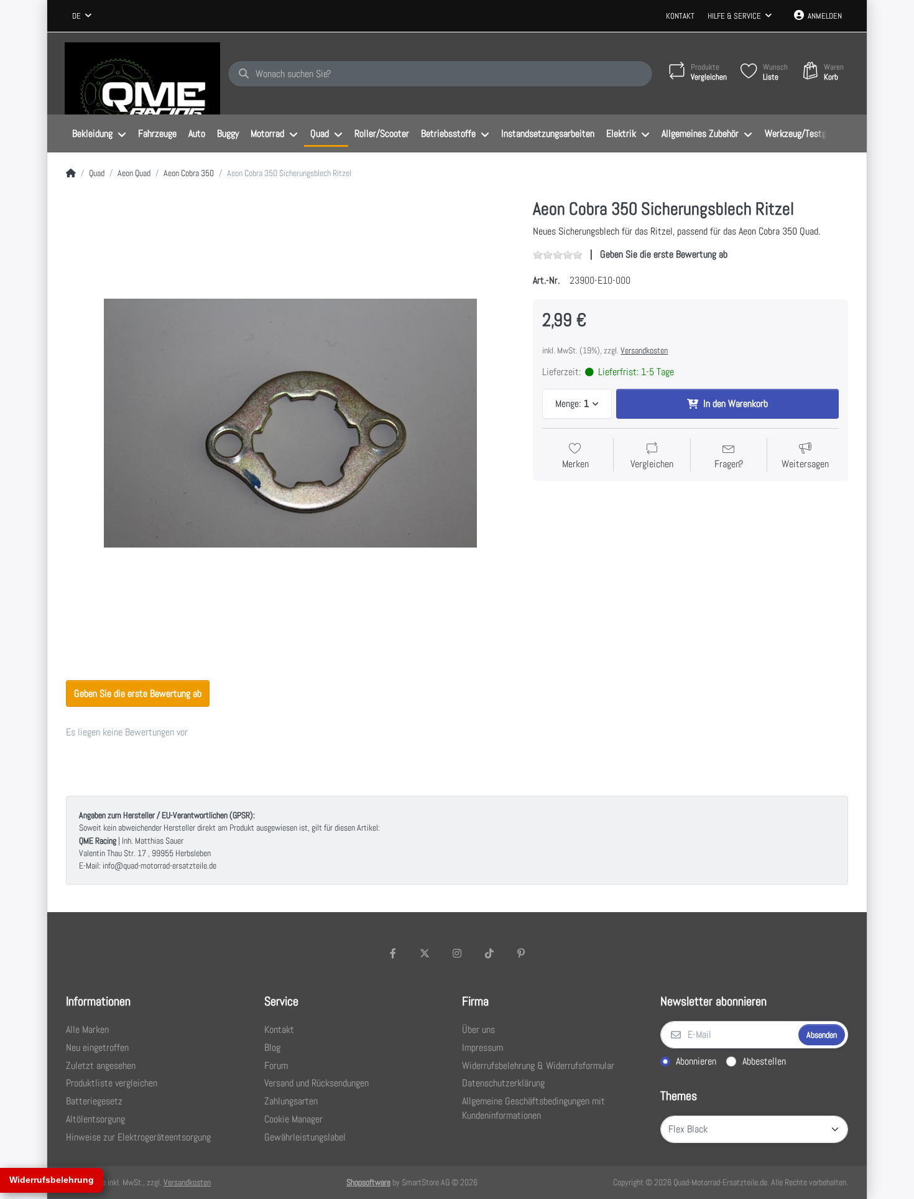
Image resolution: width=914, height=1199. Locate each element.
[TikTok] (489, 953)
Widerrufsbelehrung (51, 1180)
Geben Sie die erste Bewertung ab (663, 254)
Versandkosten (644, 350)
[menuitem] (99, 133)
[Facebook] (393, 953)
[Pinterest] (521, 953)
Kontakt (680, 16)
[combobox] (82, 16)
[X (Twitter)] (425, 953)
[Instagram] (457, 953)
